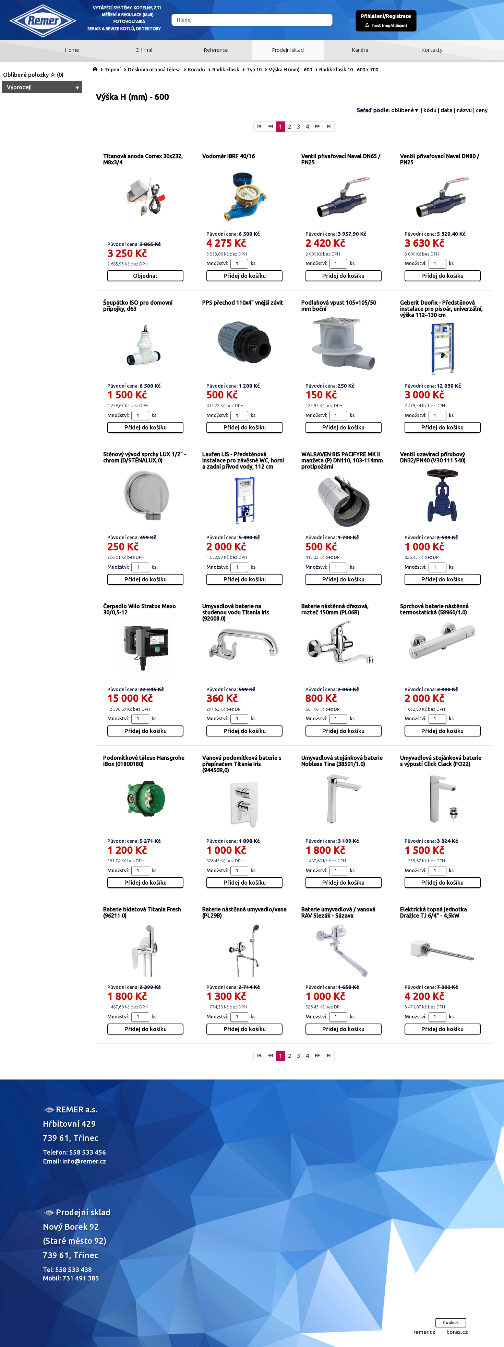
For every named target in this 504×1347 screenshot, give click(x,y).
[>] (317, 126)
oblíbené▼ (405, 110)
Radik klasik (225, 69)
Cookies (451, 1322)
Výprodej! (19, 87)
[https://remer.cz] (95, 69)
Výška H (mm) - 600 (290, 69)
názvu (464, 110)
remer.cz (424, 1332)
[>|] (329, 126)
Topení (113, 69)
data (447, 110)
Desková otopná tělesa (154, 69)
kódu (429, 110)
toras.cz (457, 1332)
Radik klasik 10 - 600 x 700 (348, 69)
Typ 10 (254, 69)
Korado (196, 69)
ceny (482, 110)
